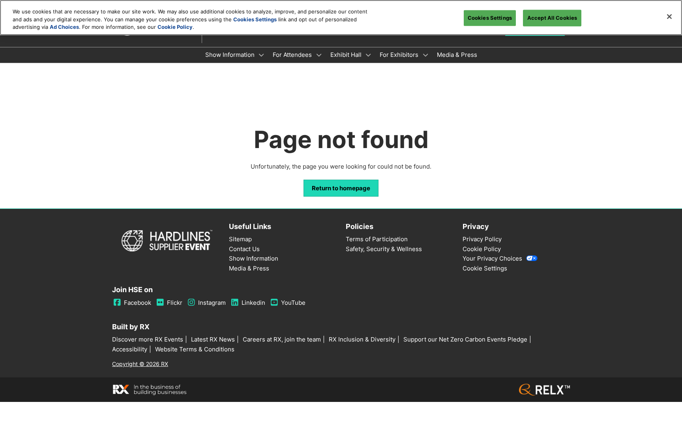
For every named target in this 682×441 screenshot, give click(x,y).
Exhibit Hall (346, 54)
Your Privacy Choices (492, 258)
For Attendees (293, 54)
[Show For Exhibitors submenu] (425, 55)
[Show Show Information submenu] (261, 55)
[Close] (669, 16)
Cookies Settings (255, 19)
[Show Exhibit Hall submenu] (368, 55)
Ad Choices (64, 27)
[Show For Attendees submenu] (318, 55)
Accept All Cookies (552, 18)
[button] (341, 188)
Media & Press (457, 54)
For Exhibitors (400, 54)
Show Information (230, 54)
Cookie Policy (175, 27)
